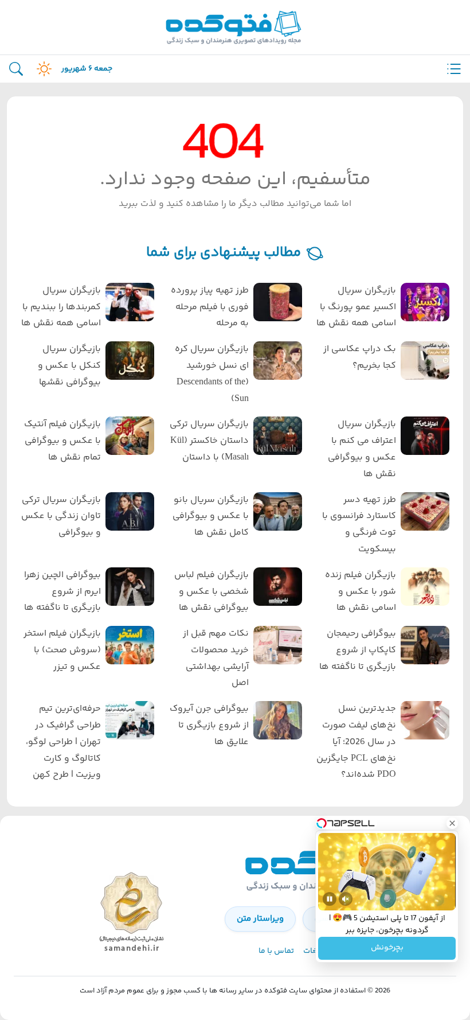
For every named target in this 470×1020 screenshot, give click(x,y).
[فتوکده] (235, 27)
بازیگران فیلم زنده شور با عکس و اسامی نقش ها (360, 592)
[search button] (16, 69)
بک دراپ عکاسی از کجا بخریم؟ (359, 357)
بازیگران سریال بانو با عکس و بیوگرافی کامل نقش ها (210, 516)
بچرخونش (387, 948)
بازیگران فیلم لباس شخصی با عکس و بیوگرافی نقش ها (211, 592)
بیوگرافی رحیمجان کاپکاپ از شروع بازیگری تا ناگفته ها (357, 650)
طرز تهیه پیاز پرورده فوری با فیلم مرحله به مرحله (209, 307)
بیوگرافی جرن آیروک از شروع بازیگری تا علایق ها (209, 725)
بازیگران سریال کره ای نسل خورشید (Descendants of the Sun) (211, 374)
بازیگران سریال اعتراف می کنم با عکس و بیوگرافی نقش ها (362, 449)
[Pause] (329, 899)
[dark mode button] (42, 68)
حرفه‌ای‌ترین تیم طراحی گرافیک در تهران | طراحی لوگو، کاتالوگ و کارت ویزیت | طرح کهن (63, 742)
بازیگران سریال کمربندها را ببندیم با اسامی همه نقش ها (61, 307)
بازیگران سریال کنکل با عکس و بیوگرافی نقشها (69, 366)
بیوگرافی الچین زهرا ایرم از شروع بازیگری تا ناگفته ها (62, 592)
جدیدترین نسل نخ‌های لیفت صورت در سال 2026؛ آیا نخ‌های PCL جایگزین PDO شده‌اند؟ (356, 742)
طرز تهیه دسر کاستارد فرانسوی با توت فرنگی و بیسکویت (359, 524)
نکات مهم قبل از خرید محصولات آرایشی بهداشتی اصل (215, 658)
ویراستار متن (260, 918)
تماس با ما (276, 951)
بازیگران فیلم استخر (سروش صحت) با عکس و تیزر (62, 650)
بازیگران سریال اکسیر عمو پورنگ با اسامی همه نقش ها (356, 307)
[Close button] (452, 823)
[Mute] (345, 899)
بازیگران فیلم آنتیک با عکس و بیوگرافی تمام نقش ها (62, 441)
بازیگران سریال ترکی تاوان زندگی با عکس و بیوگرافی (61, 516)
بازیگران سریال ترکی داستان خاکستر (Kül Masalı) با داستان (209, 441)
